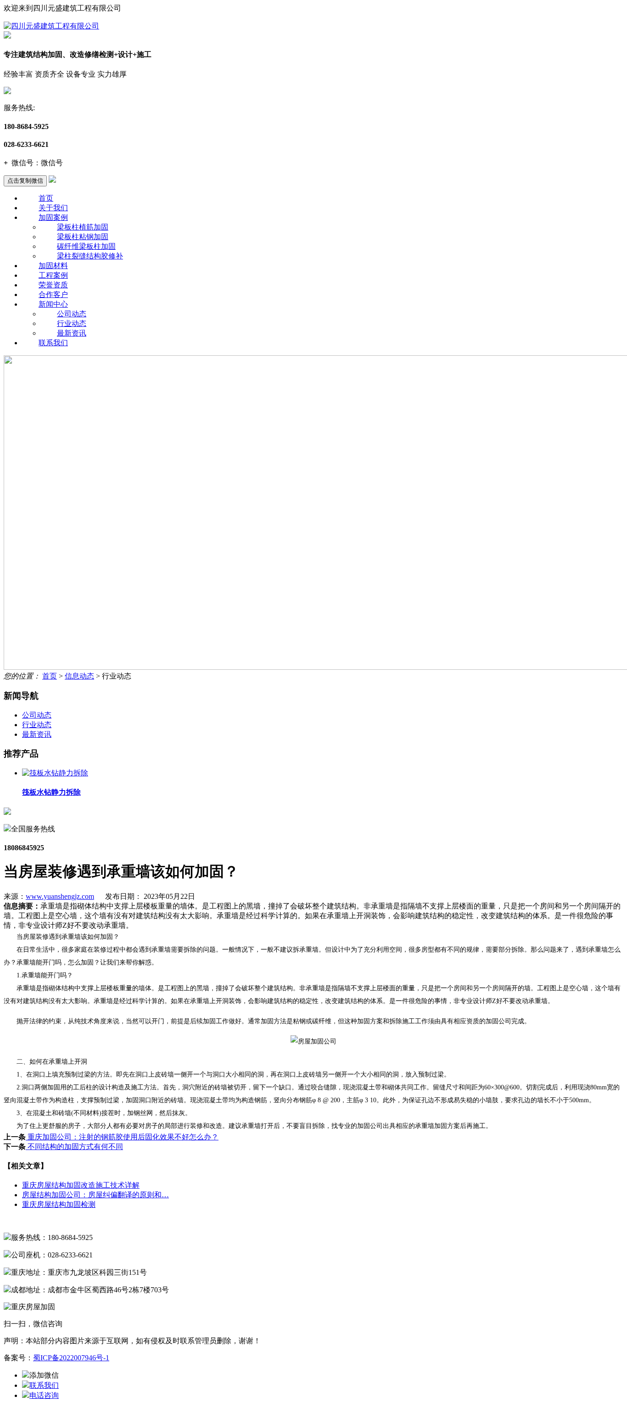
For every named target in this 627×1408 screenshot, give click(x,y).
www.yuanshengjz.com (60, 896)
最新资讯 (71, 333)
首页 (46, 198)
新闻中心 (53, 304)
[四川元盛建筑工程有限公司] (51, 26)
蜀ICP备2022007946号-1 (71, 1358)
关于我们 (53, 208)
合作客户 (53, 294)
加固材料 (53, 265)
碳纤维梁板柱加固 (86, 246)
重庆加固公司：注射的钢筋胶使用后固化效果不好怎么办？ (122, 1137)
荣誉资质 (53, 285)
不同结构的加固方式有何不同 (74, 1146)
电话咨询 (44, 1395)
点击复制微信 (25, 180)
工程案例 (53, 275)
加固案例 (53, 217)
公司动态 (71, 314)
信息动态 (79, 676)
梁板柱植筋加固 (82, 227)
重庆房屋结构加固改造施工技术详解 (81, 1185)
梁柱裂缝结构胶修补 (90, 256)
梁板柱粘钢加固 (82, 237)
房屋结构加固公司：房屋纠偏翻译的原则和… (95, 1195)
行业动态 (71, 323)
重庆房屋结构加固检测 (58, 1204)
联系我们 (53, 343)
